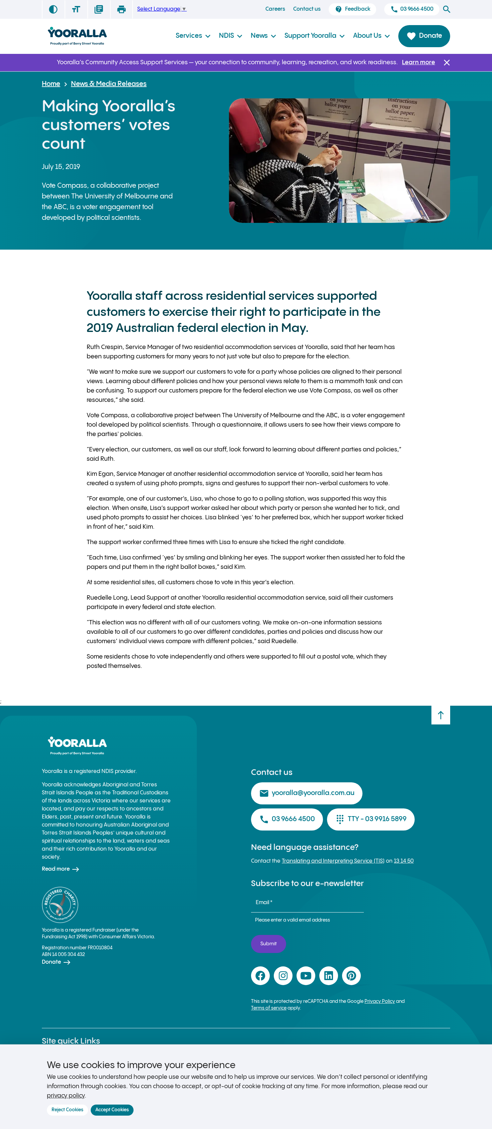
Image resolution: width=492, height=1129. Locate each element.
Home (51, 84)
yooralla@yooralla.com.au (306, 793)
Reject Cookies (67, 1110)
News (263, 36)
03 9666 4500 (411, 9)
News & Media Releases (109, 84)
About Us (371, 36)
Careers (275, 9)
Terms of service (268, 1008)
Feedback (352, 9)
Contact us (307, 9)
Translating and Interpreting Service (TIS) (333, 861)
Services (193, 36)
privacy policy (66, 1096)
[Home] (77, 36)
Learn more (418, 62)
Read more (61, 869)
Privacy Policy (379, 1001)
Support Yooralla (314, 36)
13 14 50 (404, 861)
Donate (424, 36)
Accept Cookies (112, 1110)
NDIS (231, 36)
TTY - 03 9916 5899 (371, 819)
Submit (268, 943)
